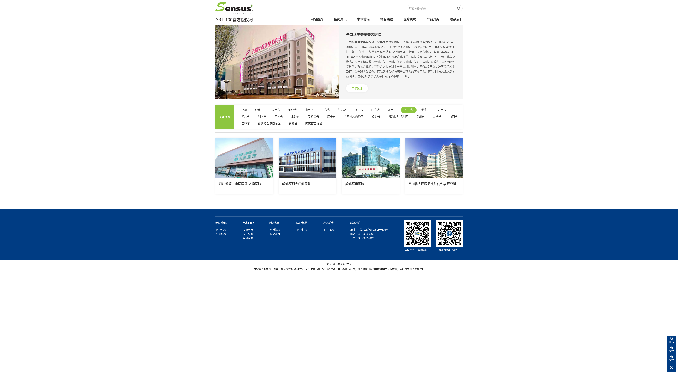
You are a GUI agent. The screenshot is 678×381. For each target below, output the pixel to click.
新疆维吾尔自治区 (269, 123)
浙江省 (359, 109)
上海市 (295, 116)
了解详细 (357, 88)
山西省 (309, 109)
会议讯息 (221, 233)
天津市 (276, 109)
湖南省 (262, 116)
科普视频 (275, 229)
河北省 (292, 109)
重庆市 (425, 109)
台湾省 (437, 116)
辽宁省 (331, 116)
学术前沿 (363, 19)
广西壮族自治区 (354, 116)
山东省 (375, 109)
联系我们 (456, 19)
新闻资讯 (340, 19)
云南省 (442, 109)
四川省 (409, 109)
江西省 (392, 109)
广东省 (326, 109)
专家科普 (248, 229)
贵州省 (420, 116)
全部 (244, 109)
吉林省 (245, 123)
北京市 (259, 109)
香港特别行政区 (398, 116)
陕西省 (453, 116)
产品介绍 (433, 19)
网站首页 (317, 19)
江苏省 (342, 109)
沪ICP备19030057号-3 (339, 263)
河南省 (279, 116)
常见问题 (248, 238)
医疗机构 (409, 19)
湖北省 (245, 116)
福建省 (376, 116)
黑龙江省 (313, 116)
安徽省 (293, 123)
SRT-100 (329, 229)
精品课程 (386, 19)
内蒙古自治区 (313, 123)
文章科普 (248, 233)
